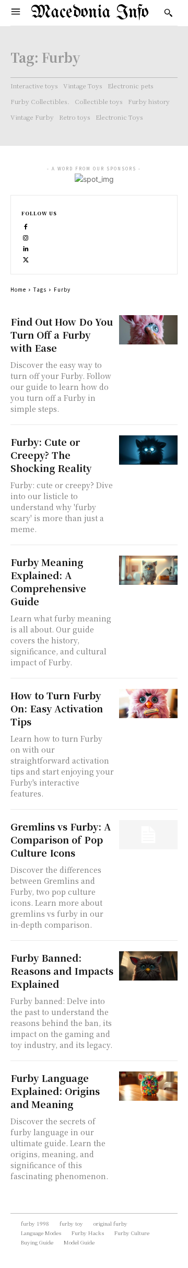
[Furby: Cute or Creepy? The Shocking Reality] (148, 450)
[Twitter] (25, 258)
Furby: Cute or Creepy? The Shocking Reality (50, 455)
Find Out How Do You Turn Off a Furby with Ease (61, 334)
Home (18, 289)
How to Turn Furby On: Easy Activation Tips (56, 708)
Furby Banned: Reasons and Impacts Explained (61, 970)
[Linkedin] (25, 247)
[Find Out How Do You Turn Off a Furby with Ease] (148, 329)
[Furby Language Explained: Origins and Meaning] (148, 1086)
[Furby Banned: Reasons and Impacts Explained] (148, 966)
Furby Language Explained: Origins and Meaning (55, 1091)
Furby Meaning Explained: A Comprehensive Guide (48, 581)
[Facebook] (25, 225)
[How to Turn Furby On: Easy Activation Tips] (148, 703)
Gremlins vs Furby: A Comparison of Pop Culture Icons (60, 839)
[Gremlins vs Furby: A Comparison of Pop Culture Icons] (148, 834)
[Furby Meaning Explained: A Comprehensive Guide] (148, 570)
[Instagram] (25, 236)
